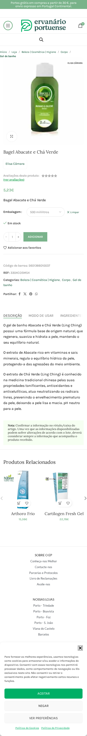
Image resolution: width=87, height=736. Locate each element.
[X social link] (25, 294)
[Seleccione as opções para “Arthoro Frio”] (19, 503)
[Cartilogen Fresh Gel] (64, 489)
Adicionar (35, 236)
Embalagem (12, 212)
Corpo (64, 51)
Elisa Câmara (15, 164)
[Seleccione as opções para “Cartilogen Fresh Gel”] (60, 503)
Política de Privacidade (55, 728)
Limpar (74, 212)
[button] (80, 648)
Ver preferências (43, 718)
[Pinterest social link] (31, 294)
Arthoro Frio (23, 513)
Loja (14, 51)
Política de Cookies (27, 728)
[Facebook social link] (19, 294)
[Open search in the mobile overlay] (41, 40)
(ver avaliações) (13, 180)
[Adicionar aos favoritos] (27, 503)
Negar (43, 706)
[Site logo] (43, 25)
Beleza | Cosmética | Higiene (39, 51)
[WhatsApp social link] (36, 294)
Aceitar (43, 693)
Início (3, 51)
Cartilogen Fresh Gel (64, 513)
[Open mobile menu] (8, 25)
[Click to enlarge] (12, 137)
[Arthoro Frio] (22, 489)
